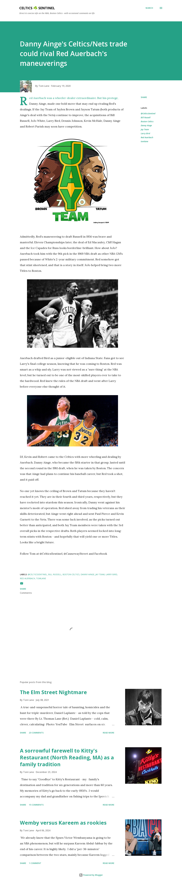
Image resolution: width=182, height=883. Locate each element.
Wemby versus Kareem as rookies (63, 822)
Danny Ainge (146, 125)
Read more (108, 732)
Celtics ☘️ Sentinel (37, 8)
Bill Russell (145, 117)
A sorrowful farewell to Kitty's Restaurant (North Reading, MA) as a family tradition (67, 757)
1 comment (35, 863)
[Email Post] (21, 584)
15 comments (36, 804)
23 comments (36, 732)
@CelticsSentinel (148, 113)
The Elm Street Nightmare (53, 692)
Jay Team (145, 129)
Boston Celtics (147, 121)
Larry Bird (145, 133)
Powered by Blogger (93, 875)
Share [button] (144, 97)
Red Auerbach (147, 137)
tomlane (144, 141)
